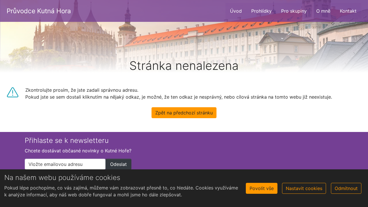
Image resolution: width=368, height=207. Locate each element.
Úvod (236, 11)
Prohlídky (261, 11)
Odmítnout (346, 188)
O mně (323, 11)
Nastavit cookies (304, 188)
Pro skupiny (294, 11)
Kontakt (348, 11)
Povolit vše (262, 188)
